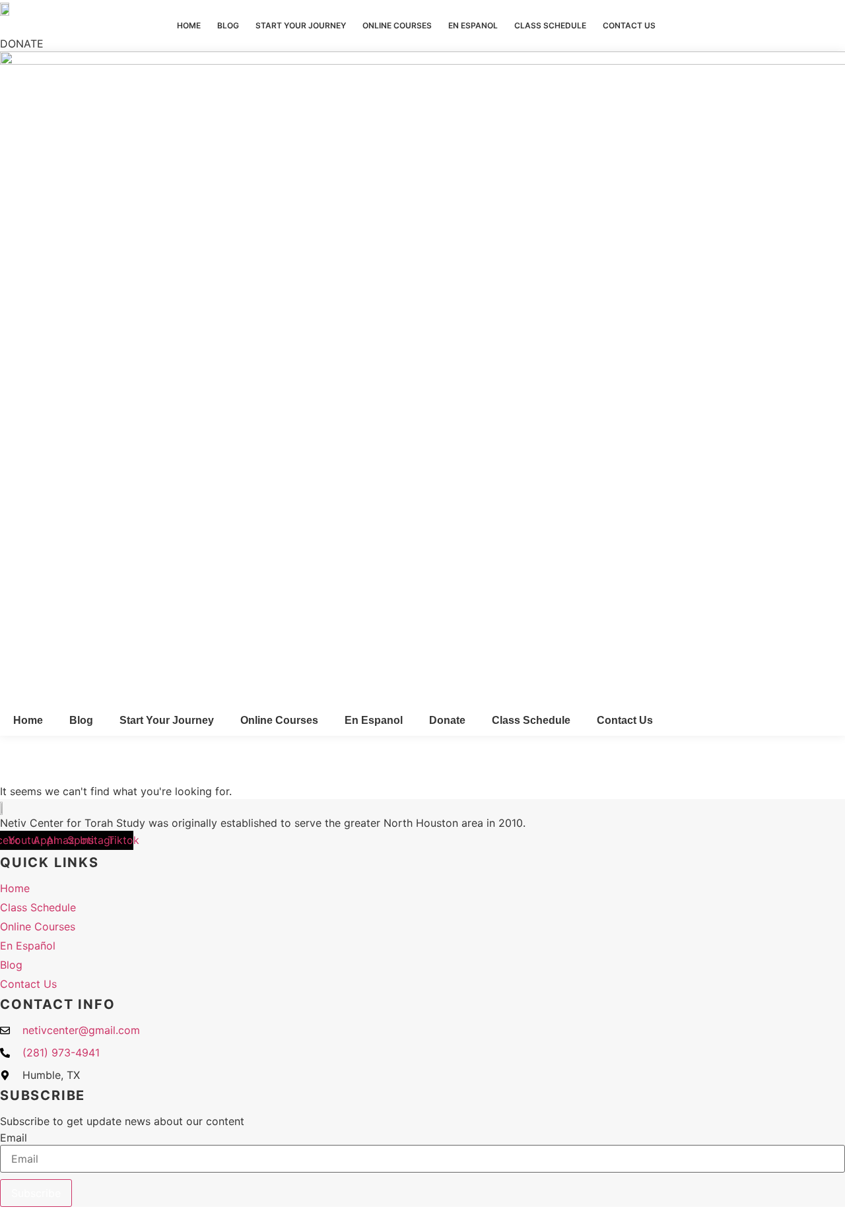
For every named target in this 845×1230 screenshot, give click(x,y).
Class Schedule (550, 25)
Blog (228, 25)
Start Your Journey (300, 25)
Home (189, 25)
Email (13, 1137)
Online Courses (397, 25)
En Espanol (473, 25)
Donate (447, 720)
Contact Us (629, 25)
